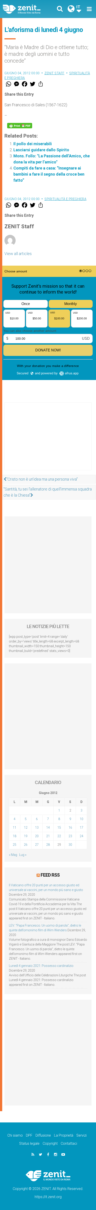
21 (48, 836)
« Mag (13, 855)
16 (70, 827)
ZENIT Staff (54, 73)
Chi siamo (15, 1135)
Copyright (50, 1143)
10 (81, 819)
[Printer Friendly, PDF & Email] (19, 125)
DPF (29, 1135)
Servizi (81, 1135)
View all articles (18, 253)
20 (37, 836)
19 (25, 836)
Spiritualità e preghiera (65, 199)
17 (81, 827)
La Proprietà (63, 1135)
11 (14, 827)
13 (37, 827)
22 (59, 836)
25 (14, 844)
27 (37, 844)
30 (70, 844)
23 (70, 836)
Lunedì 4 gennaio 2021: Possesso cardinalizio (41, 966)
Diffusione (43, 1135)
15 (59, 827)
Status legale (29, 1143)
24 (81, 836)
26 (25, 844)
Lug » (22, 855)
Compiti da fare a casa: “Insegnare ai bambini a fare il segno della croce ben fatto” (48, 174)
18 (14, 836)
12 (25, 827)
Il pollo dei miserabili (32, 143)
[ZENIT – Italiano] (27, 9)
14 (48, 827)
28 (48, 844)
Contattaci (69, 1143)
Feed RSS (50, 875)
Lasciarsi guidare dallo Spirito (41, 149)
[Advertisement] (48, 440)
